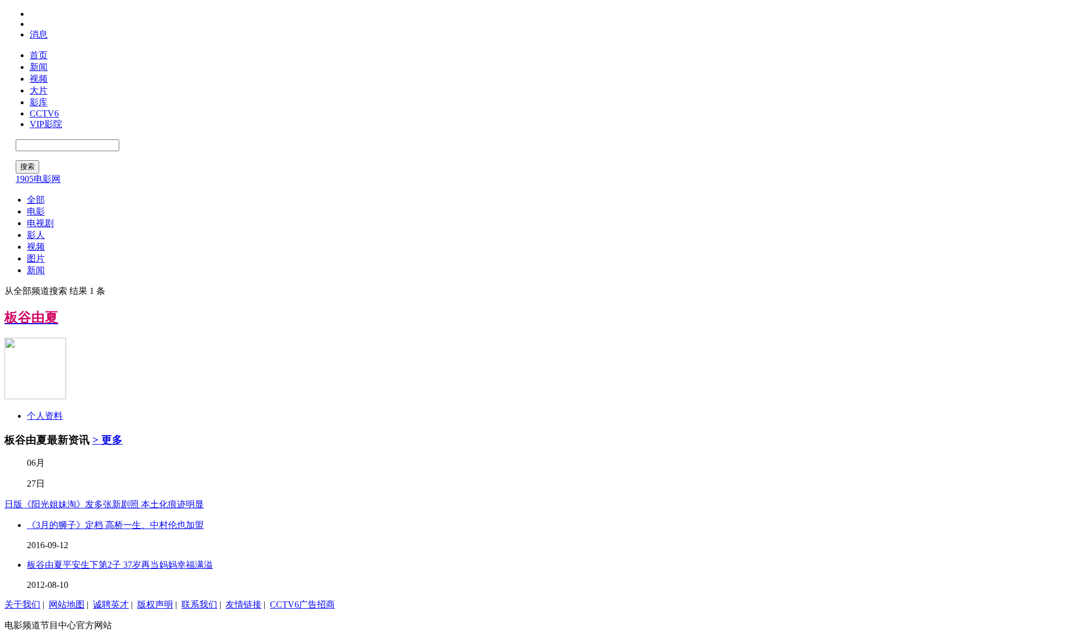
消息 (39, 34)
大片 (39, 90)
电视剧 (40, 223)
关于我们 (22, 604)
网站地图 (67, 604)
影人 (36, 235)
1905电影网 (38, 179)
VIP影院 (46, 124)
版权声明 (155, 604)
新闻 (39, 67)
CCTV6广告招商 (302, 604)
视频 (39, 78)
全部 (36, 199)
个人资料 (45, 416)
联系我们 (199, 604)
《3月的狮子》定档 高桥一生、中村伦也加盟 (115, 525)
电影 (36, 211)
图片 (36, 258)
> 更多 (107, 440)
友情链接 (243, 604)
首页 (39, 55)
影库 (39, 102)
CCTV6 (44, 113)
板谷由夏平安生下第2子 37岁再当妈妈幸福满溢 (120, 564)
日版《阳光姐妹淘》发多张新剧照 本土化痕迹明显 (104, 504)
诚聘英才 (111, 604)
